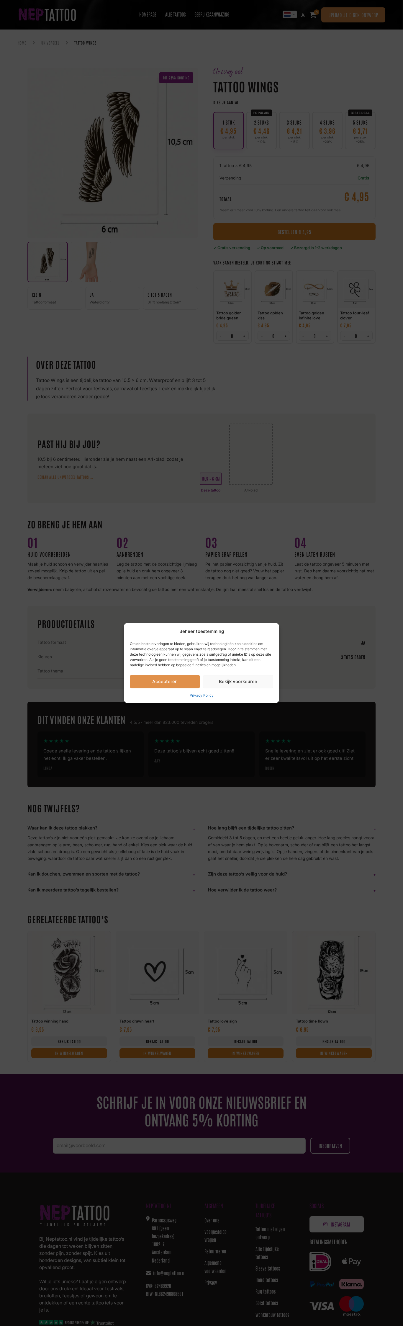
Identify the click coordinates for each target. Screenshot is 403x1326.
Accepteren (165, 681)
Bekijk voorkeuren (238, 681)
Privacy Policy (202, 695)
